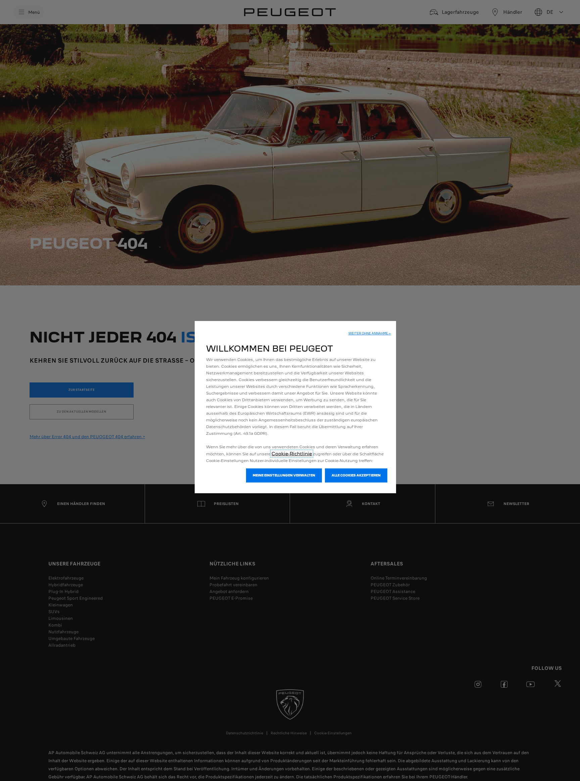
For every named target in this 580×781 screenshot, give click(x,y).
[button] (369, 333)
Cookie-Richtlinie (292, 453)
